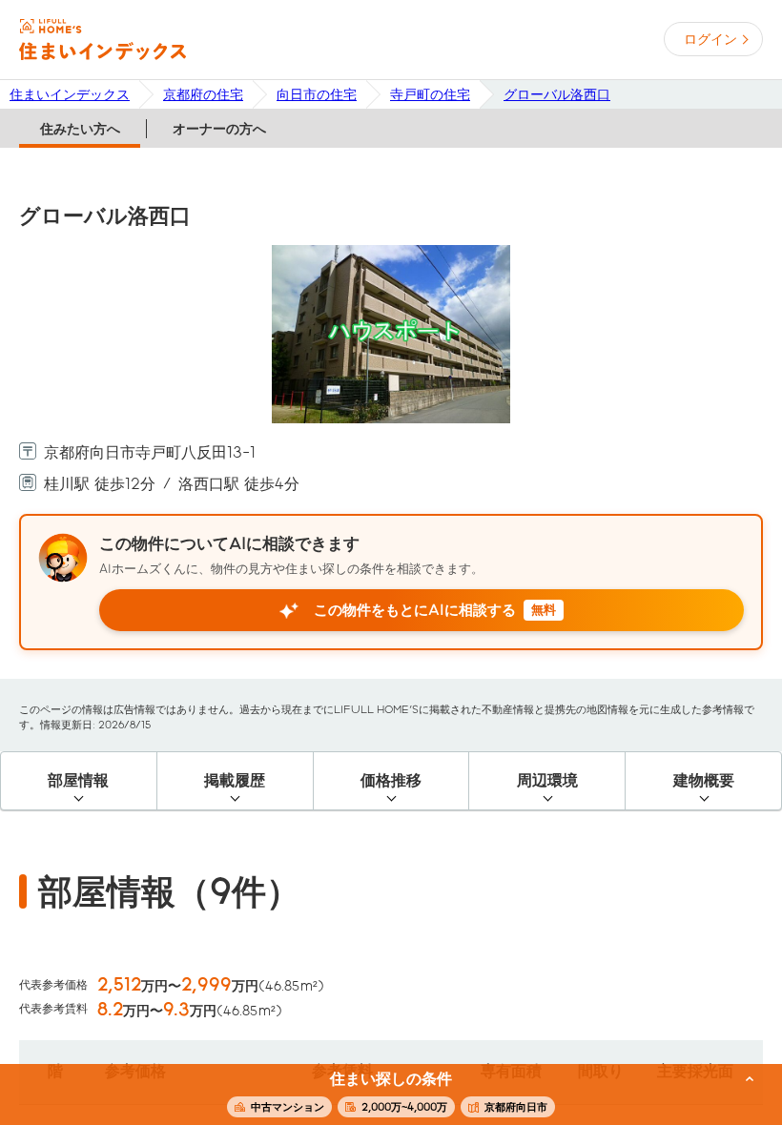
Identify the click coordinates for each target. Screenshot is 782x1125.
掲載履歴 (234, 780)
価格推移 (391, 780)
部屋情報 (78, 780)
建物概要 (703, 780)
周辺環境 (547, 780)
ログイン (710, 39)
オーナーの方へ (219, 128)
